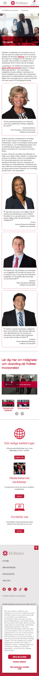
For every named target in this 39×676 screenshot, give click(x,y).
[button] (12, 382)
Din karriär (25, 10)
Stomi (5, 561)
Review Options (19, 662)
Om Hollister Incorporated (10, 10)
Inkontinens (9, 567)
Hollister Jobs (19, 457)
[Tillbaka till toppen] (36, 548)
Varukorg (34, 3)
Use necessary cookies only (19, 668)
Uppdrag (21, 57)
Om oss (6, 580)
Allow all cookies (19, 657)
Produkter (8, 574)
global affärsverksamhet (11, 68)
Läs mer (19, 496)
